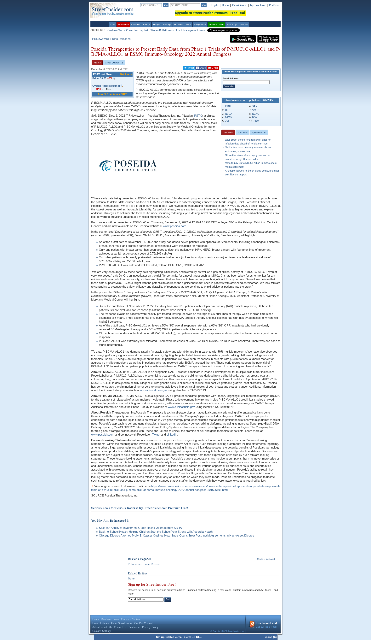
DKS (227, 110)
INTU (228, 106)
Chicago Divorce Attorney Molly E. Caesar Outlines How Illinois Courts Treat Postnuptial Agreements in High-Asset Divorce (176, 535)
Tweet (190, 68)
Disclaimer (134, 627)
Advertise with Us (102, 627)
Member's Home (110, 619)
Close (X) (271, 636)
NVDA (228, 113)
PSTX (198, 115)
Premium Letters (216, 24)
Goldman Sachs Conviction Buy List (127, 30)
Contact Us (120, 627)
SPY (254, 106)
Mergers (157, 24)
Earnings (167, 24)
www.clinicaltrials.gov (153, 390)
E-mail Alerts (239, 5)
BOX (255, 117)
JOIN (112, 24)
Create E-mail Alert (266, 558)
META (228, 117)
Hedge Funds (200, 24)
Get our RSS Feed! (266, 624)
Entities (104, 623)
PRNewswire (100, 38)
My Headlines (257, 5)
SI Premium (123, 24)
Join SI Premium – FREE (113, 94)
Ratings (146, 24)
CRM (256, 121)
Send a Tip (232, 24)
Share (202, 68)
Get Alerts (126, 74)
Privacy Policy (150, 627)
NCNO (255, 113)
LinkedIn (172, 434)
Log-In (214, 5)
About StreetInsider (121, 623)
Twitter (156, 434)
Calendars (135, 24)
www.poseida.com (174, 226)
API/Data (243, 24)
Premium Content (130, 619)
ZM (227, 121)
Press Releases (120, 38)
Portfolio (273, 5)
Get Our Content (143, 623)
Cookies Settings (101, 631)
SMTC (255, 110)
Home (225, 5)
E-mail (214, 68)
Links (95, 623)
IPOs (188, 24)
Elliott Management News (190, 30)
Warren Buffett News (162, 30)
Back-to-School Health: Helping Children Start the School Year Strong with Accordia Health (156, 531)
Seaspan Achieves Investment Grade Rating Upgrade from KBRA (140, 527)
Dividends (179, 24)
